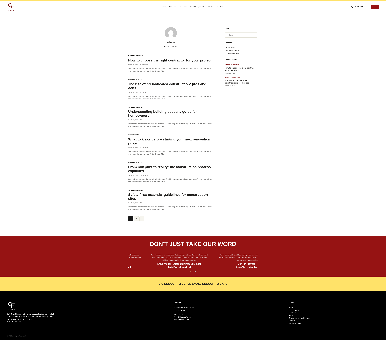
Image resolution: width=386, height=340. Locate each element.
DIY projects (133, 135)
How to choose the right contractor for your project (169, 60)
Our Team (292, 313)
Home (291, 308)
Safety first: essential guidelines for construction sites (168, 196)
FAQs (291, 315)
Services (292, 321)
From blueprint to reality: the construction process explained (169, 169)
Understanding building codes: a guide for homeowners (162, 113)
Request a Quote (295, 323)
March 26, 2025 (133, 64)
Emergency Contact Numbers (299, 318)
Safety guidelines (135, 79)
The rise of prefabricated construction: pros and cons (167, 86)
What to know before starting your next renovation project (169, 141)
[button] (190, 271)
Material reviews (135, 56)
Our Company (294, 310)
